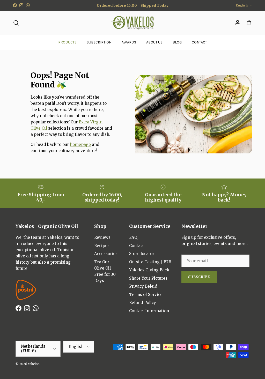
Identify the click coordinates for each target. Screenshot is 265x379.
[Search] (16, 23)
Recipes (101, 245)
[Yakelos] (132, 23)
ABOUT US (154, 42)
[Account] (236, 23)
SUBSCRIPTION (99, 42)
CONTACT (199, 42)
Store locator (141, 253)
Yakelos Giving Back (149, 269)
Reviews (102, 237)
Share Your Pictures (148, 278)
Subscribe (199, 277)
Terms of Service (146, 294)
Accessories (105, 253)
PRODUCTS (67, 42)
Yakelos (34, 364)
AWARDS (129, 42)
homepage (80, 144)
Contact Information (149, 310)
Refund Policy (142, 302)
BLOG (177, 42)
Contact (136, 245)
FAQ (133, 237)
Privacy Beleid (143, 286)
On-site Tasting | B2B (150, 261)
